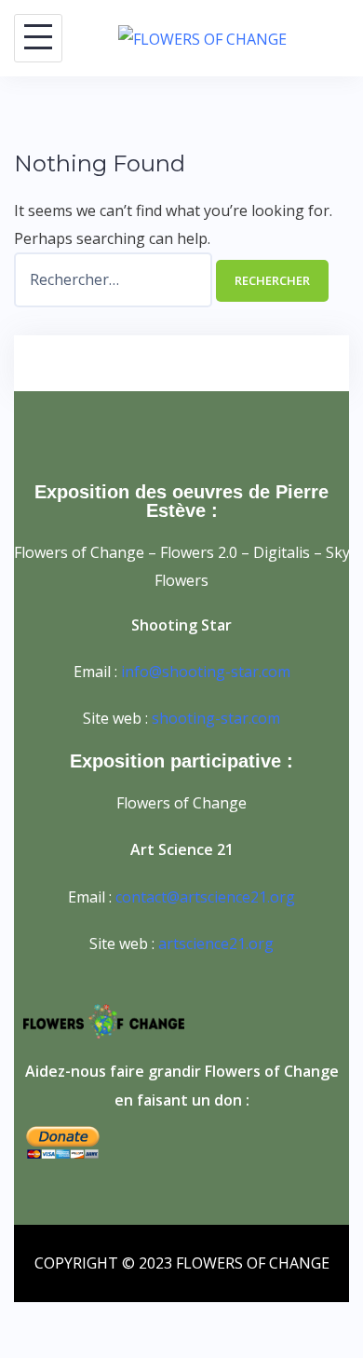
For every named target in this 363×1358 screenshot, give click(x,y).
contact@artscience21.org (205, 897)
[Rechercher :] (115, 279)
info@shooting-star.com (205, 671)
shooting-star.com (216, 718)
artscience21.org (216, 943)
